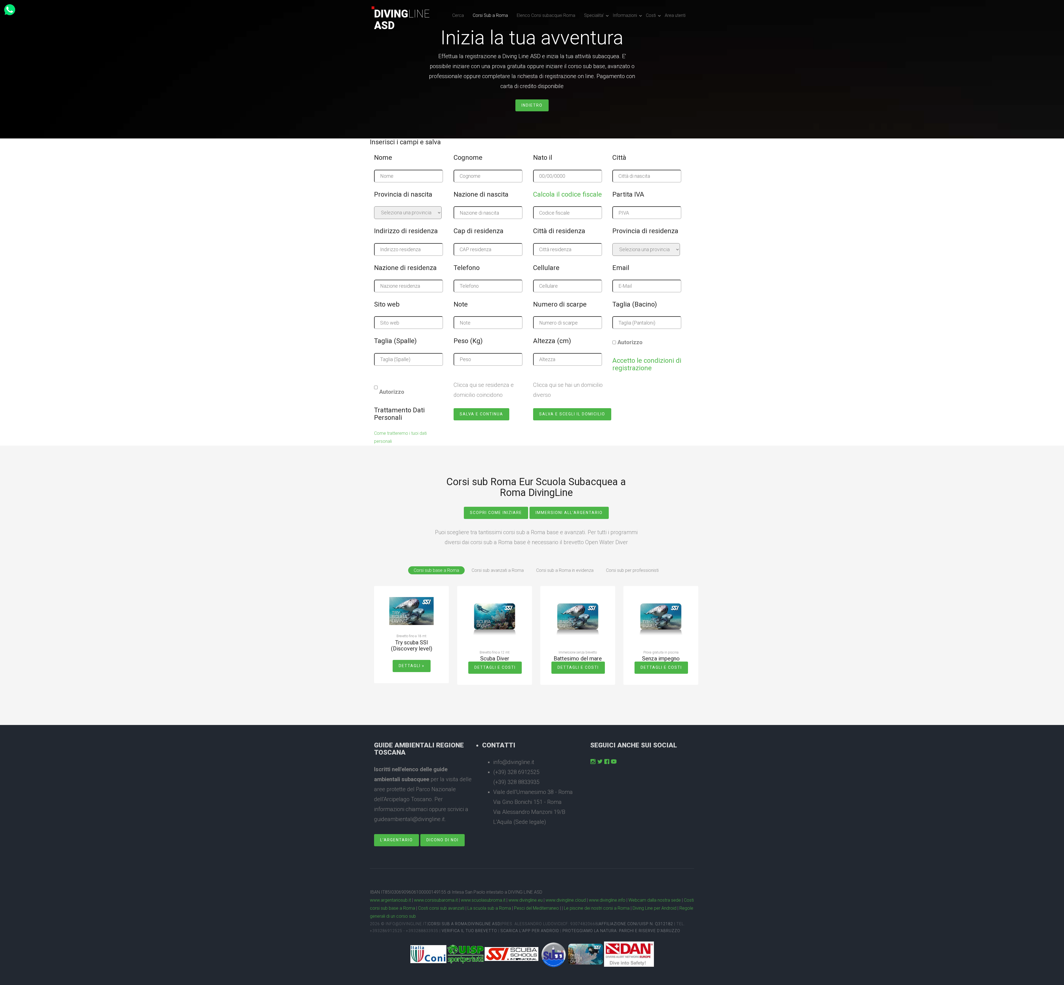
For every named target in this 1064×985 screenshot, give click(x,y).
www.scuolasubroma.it (483, 900)
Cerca (458, 15)
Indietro (532, 105)
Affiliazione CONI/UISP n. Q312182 (636, 924)
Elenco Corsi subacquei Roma (546, 15)
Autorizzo (630, 342)
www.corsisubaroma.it (436, 900)
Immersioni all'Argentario (569, 512)
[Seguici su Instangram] (593, 761)
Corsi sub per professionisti (632, 570)
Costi (651, 15)
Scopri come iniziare (496, 512)
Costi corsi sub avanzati (441, 908)
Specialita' (594, 15)
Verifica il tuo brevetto (469, 931)
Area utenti (675, 15)
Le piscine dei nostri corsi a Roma (597, 908)
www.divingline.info (607, 900)
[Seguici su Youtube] (614, 761)
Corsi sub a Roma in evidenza (565, 570)
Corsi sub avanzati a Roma (498, 570)
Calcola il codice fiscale (567, 194)
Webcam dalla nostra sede (654, 900)
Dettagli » (411, 665)
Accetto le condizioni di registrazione (646, 364)
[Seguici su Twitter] (600, 761)
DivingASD (402, 20)
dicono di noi (442, 840)
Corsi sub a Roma (447, 924)
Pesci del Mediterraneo (536, 908)
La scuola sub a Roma (489, 908)
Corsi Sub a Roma (490, 15)
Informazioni (625, 15)
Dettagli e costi (495, 667)
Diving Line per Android (654, 908)
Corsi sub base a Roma (436, 570)
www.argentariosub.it (390, 900)
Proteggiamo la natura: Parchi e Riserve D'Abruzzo (621, 931)
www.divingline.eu (525, 900)
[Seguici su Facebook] (607, 761)
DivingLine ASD (484, 924)
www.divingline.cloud (566, 900)
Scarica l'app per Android (529, 931)
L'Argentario (396, 840)
